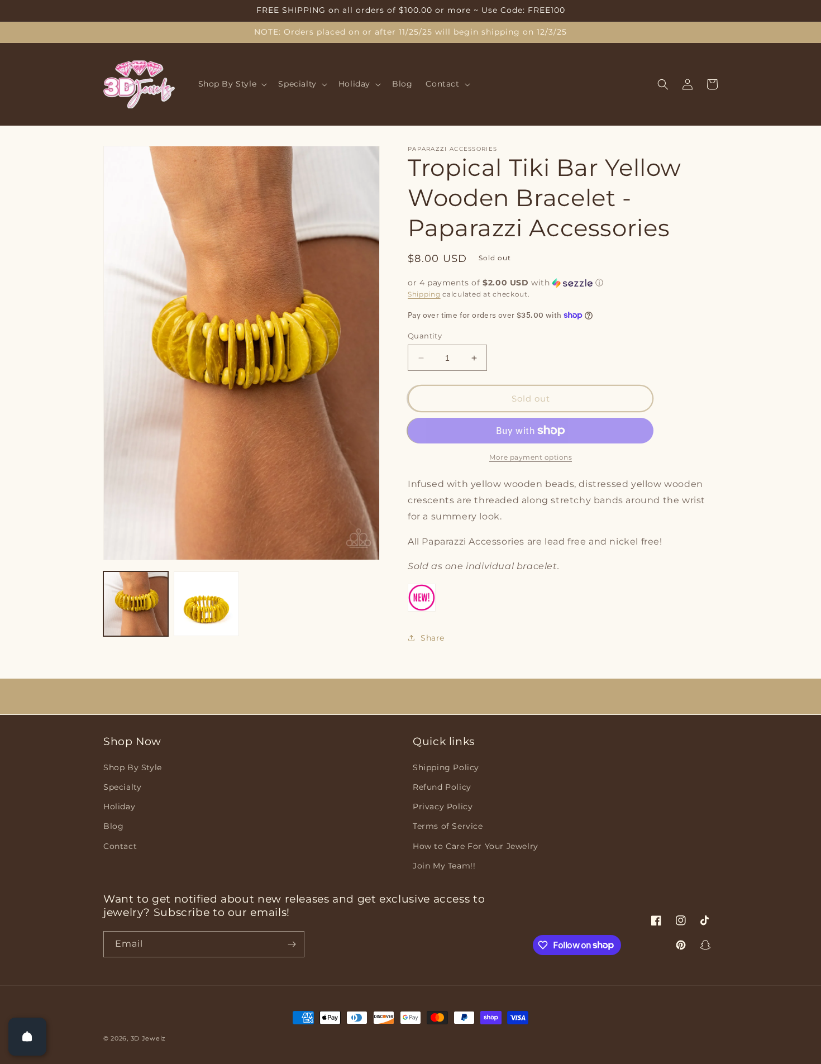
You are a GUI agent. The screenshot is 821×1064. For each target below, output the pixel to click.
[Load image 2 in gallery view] (206, 603)
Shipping (424, 294)
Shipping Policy (446, 767)
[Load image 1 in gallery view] (135, 603)
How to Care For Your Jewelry (475, 846)
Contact (120, 846)
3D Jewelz (148, 1038)
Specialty (122, 787)
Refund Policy (442, 787)
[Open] (27, 1037)
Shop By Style (132, 767)
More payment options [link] (530, 457)
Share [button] (433, 638)
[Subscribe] (291, 944)
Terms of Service (448, 826)
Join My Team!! (444, 866)
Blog (113, 826)
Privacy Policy (442, 806)
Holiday (119, 806)
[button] (232, 84)
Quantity (425, 335)
